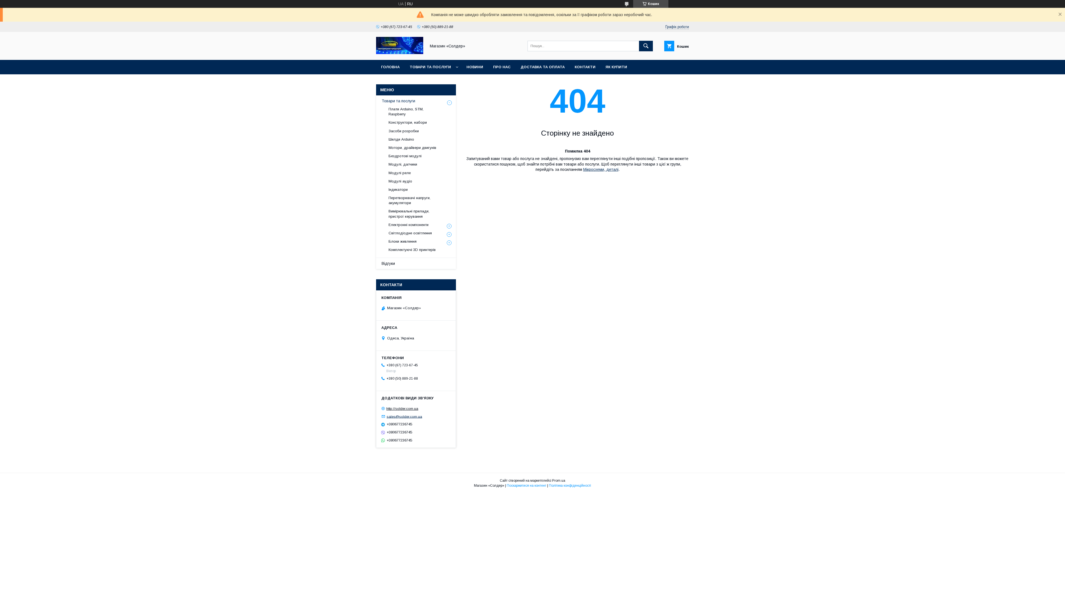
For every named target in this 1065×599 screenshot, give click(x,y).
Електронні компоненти (408, 225)
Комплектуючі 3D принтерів (412, 250)
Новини (474, 67)
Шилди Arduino (401, 139)
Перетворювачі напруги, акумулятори (409, 200)
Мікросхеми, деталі (600, 169)
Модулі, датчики (403, 164)
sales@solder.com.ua (404, 416)
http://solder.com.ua (402, 409)
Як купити (616, 67)
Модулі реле (400, 173)
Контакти (585, 67)
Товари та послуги (430, 67)
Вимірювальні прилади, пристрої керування (409, 213)
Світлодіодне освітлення (410, 233)
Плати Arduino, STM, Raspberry (406, 111)
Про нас (502, 67)
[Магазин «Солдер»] (399, 52)
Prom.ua (558, 481)
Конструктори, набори (408, 122)
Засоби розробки (404, 131)
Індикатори (398, 189)
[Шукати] (646, 46)
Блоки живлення (403, 241)
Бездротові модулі (405, 156)
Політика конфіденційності (570, 486)
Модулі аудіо (400, 181)
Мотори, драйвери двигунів (412, 148)
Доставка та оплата (543, 67)
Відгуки (388, 263)
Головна (390, 67)
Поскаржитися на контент (526, 486)
